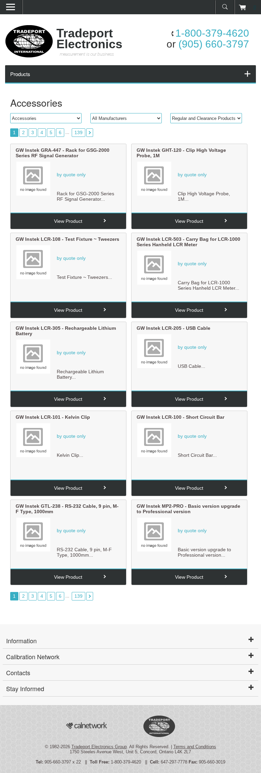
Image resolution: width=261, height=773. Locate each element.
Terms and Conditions (194, 746)
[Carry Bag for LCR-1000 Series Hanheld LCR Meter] (154, 283)
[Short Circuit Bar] (154, 455)
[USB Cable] (154, 366)
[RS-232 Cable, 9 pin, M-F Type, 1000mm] (33, 550)
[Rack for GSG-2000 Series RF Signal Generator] (33, 194)
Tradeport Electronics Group (99, 746)
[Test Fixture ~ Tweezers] (33, 277)
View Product (68, 221)
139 (78, 132)
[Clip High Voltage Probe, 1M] (154, 194)
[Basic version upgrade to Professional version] (154, 550)
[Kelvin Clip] (33, 455)
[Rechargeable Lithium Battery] (33, 372)
